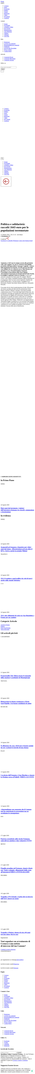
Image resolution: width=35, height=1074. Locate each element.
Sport (5, 7)
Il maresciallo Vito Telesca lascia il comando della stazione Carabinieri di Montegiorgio (16, 677)
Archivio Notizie (5, 625)
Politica (6, 10)
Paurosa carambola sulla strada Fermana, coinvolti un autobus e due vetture (16, 840)
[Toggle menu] (2, 71)
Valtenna (6, 34)
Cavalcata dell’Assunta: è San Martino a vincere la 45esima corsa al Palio (17, 776)
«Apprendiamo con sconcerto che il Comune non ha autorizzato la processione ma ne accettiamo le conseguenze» (16, 811)
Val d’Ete (6, 36)
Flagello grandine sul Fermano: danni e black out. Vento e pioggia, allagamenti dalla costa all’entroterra (16, 870)
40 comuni (7, 16)
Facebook (6, 1041)
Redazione (7, 42)
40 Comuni (7, 119)
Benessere (7, 13)
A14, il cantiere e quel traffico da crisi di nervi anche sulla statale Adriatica (16, 579)
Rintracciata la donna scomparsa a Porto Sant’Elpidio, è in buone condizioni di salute (16, 702)
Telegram (15, 968)
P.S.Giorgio (7, 28)
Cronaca (6, 6)
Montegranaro (8, 30)
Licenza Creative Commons (20, 1060)
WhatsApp (16, 964)
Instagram (6, 1045)
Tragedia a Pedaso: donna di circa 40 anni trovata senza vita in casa (15, 933)
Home (2, 1)
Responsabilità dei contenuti (11, 45)
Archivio (6, 18)
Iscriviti (19, 1052)
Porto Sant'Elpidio (5, 628)
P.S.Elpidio (7, 25)
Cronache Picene (8, 57)
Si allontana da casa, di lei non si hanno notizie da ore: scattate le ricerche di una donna (17, 747)
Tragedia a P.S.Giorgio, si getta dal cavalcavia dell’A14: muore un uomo (17, 897)
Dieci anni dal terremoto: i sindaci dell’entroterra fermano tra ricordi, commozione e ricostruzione (17, 510)
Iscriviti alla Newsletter (10, 48)
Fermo (6, 24)
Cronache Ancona (9, 60)
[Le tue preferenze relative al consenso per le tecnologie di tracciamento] (32, 1071)
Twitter (6, 1042)
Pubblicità (6, 46)
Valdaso (6, 33)
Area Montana (8, 31)
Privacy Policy (8, 50)
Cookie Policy (8, 51)
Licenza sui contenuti (9, 43)
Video (5, 15)
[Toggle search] (2, 158)
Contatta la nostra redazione (8, 949)
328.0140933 (19, 959)
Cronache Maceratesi (9, 58)
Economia (7, 9)
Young (6, 12)
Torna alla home (5, 629)
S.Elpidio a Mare (8, 27)
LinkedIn (6, 1044)
